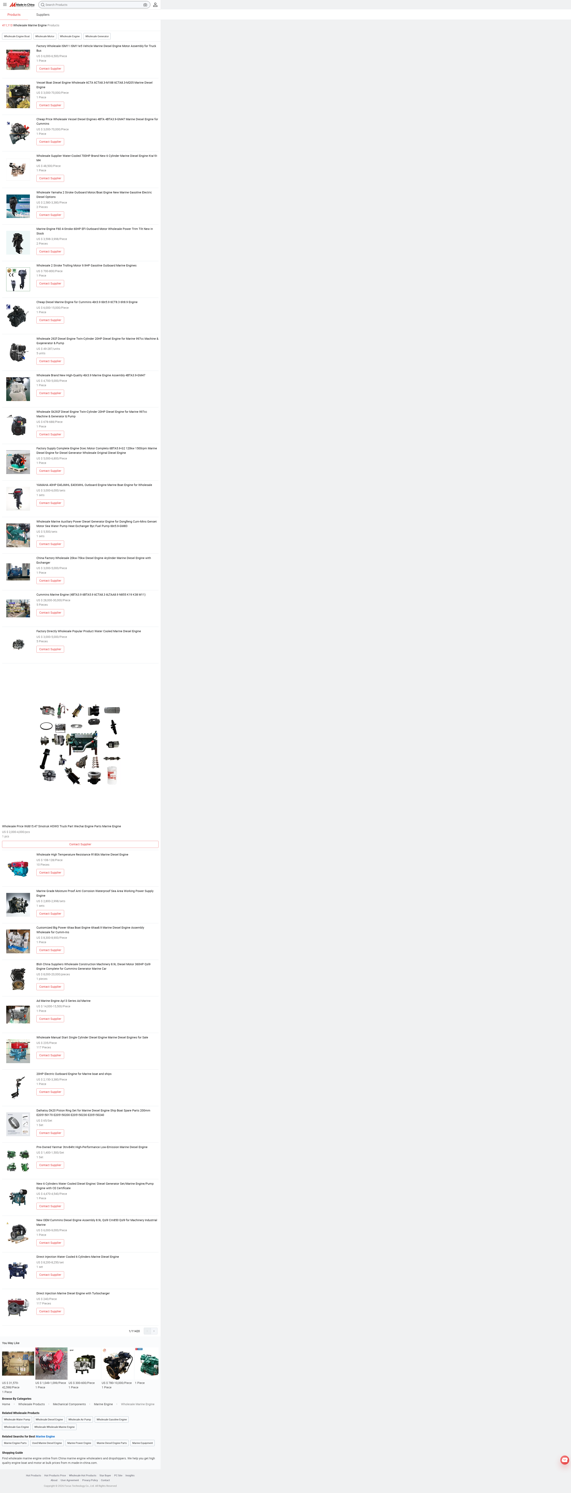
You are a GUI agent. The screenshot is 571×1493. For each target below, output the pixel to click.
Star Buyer (105, 1475)
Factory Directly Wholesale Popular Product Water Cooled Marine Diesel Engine (88, 631)
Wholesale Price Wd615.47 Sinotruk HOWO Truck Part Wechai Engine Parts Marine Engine (61, 826)
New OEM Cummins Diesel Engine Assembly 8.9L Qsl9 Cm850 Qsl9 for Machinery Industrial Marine (96, 1222)
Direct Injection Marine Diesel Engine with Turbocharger (73, 1293)
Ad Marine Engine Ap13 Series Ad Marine (63, 1001)
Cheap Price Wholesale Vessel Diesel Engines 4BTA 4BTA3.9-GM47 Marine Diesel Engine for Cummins (97, 121)
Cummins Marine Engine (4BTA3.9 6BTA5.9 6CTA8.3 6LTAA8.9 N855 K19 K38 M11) (91, 594)
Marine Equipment (142, 1443)
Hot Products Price (55, 1475)
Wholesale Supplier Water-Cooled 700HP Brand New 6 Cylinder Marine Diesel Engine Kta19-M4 (96, 158)
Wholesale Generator (97, 36)
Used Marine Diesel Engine (47, 1443)
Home (6, 1404)
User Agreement (70, 1480)
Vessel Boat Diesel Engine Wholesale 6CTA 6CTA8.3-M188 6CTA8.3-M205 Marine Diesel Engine (94, 84)
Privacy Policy (90, 1480)
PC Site (118, 1475)
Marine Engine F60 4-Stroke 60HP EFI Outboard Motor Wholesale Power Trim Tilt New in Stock (94, 231)
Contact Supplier (50, 69)
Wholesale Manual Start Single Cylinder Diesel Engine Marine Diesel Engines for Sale (92, 1037)
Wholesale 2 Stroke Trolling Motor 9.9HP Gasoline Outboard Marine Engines (86, 265)
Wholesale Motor (44, 36)
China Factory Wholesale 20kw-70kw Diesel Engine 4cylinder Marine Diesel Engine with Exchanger (93, 560)
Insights (130, 1475)
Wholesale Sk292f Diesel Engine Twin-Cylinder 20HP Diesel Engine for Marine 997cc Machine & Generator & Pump (91, 414)
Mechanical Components (69, 1404)
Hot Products (33, 1475)
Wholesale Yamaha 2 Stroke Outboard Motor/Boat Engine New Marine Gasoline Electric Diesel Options (94, 194)
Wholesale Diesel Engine (49, 1419)
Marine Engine (103, 1404)
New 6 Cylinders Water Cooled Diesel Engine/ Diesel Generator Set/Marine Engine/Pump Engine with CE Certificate (95, 1186)
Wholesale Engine (70, 36)
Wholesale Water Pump (17, 1419)
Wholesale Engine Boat (17, 36)
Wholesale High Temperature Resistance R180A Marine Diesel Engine (82, 854)
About (54, 1480)
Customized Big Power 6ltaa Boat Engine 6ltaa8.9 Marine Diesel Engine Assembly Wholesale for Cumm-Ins (90, 929)
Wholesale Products (31, 1404)
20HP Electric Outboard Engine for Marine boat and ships (74, 1074)
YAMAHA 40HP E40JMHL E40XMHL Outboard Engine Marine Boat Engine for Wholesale (94, 485)
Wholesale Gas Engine (16, 1427)
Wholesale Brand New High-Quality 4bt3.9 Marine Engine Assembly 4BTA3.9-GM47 (90, 375)
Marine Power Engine (79, 1443)
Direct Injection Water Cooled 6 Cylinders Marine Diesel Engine (77, 1257)
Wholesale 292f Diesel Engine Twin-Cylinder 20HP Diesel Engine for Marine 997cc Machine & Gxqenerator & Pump (97, 341)
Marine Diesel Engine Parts (112, 1443)
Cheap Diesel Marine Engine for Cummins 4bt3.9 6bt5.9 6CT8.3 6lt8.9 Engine (87, 302)
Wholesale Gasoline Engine (112, 1419)
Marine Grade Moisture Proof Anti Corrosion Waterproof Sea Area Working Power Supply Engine (94, 893)
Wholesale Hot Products (82, 1475)
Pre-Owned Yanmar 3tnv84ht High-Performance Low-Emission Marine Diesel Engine (92, 1147)
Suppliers (43, 14)
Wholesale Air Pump (79, 1419)
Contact (105, 1480)
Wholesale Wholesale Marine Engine (54, 1427)
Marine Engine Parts (15, 1443)
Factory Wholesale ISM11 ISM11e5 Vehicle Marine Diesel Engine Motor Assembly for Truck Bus (96, 48)
